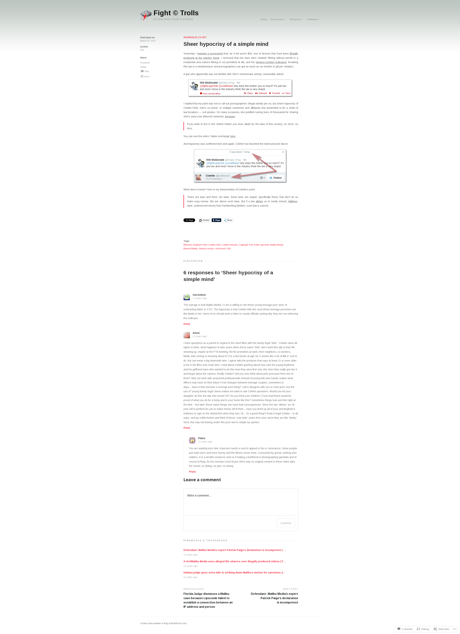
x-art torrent (220, 248)
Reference (312, 19)
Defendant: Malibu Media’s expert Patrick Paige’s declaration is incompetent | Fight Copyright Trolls (247, 550)
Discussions (277, 19)
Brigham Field (200, 245)
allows (259, 201)
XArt (229, 248)
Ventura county (206, 248)
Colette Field (214, 245)
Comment (285, 523)
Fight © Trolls (176, 13)
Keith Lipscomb (261, 245)
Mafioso (292, 201)
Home (264, 19)
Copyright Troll (246, 245)
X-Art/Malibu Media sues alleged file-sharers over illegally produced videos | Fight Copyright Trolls (246, 561)
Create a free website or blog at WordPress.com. (163, 623)
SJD (142, 50)
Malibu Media (276, 245)
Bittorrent (187, 245)
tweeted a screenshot (210, 53)
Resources (295, 19)
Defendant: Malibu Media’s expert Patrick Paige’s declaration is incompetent (274, 598)
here (232, 136)
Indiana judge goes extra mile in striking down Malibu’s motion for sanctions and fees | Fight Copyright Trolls (253, 572)
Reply (186, 324)
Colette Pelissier (230, 245)
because (230, 116)
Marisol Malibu (190, 248)
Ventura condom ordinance (271, 62)
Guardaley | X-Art (195, 37)
